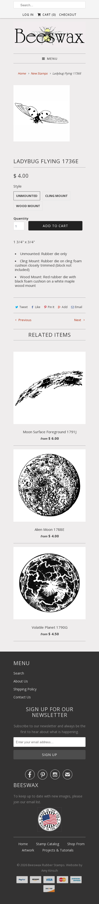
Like (37, 307)
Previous (24, 320)
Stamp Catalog (47, 844)
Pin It (51, 307)
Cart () (49, 15)
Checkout (67, 15)
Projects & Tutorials (58, 850)
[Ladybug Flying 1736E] (41, 113)
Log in (28, 15)
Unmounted (26, 196)
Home (23, 844)
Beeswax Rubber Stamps (46, 865)
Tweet (23, 307)
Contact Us (22, 697)
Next (78, 320)
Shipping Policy (25, 689)
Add (65, 307)
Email (78, 307)
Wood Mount (28, 206)
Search (18, 673)
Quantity (20, 218)
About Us (20, 681)
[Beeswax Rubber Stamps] (49, 36)
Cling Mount (56, 196)
